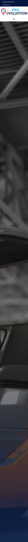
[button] (14, 19)
